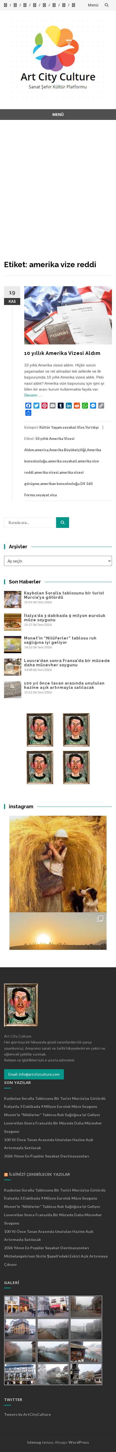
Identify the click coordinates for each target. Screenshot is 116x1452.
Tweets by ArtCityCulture (27, 1414)
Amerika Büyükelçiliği (67, 450)
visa (53, 495)
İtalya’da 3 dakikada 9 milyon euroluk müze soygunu (50, 1106)
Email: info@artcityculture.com (34, 1074)
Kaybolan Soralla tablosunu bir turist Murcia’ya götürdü (54, 1098)
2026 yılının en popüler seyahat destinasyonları (46, 1156)
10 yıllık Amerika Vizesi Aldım (62, 353)
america (41, 450)
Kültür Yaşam (50, 427)
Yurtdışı (92, 427)
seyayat (42, 495)
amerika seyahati (62, 461)
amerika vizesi (46, 472)
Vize (80, 427)
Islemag (34, 1442)
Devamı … (33, 395)
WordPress (79, 1442)
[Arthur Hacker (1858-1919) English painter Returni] (58, 864)
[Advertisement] (58, 183)
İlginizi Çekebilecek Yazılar (39, 1174)
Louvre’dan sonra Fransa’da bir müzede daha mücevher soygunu (67, 663)
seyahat (69, 427)
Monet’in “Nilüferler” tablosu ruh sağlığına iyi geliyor (60, 640)
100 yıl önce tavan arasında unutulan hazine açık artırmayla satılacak (64, 685)
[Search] (62, 522)
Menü (93, 5)
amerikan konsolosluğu (60, 483)
